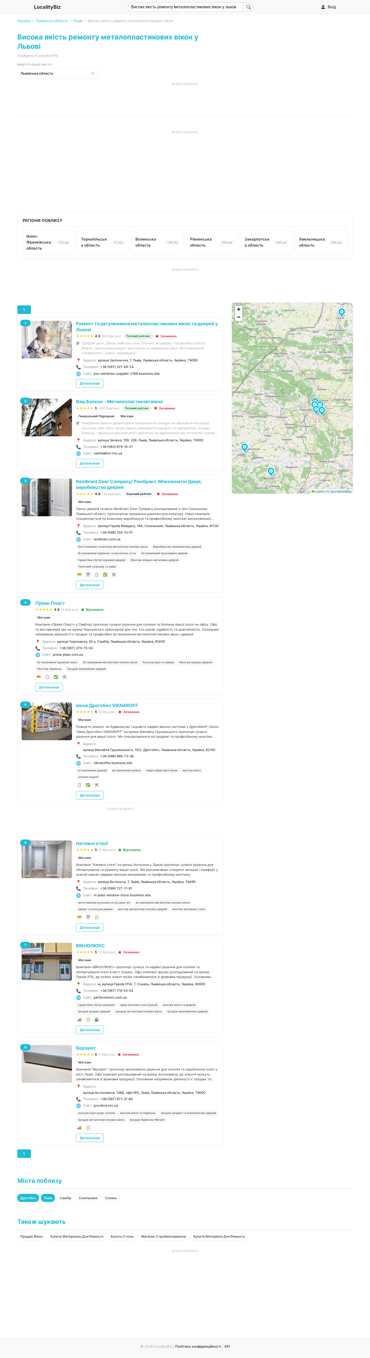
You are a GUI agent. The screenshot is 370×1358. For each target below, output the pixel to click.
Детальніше (90, 383)
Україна (23, 21)
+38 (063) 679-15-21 (116, 447)
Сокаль (111, 1198)
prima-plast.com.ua (68, 654)
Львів (78, 21)
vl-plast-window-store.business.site (122, 895)
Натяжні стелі (92, 843)
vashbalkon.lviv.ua (108, 453)
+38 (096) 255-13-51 (116, 532)
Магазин (127, 416)
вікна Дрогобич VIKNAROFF (107, 705)
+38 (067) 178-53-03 (116, 991)
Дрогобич (28, 1198)
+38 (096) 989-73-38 (117, 756)
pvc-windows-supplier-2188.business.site (127, 373)
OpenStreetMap (341, 491)
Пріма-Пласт (50, 603)
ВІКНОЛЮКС (90, 945)
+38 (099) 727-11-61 (116, 888)
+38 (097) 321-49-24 (117, 367)
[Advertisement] (185, 97)
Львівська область (52, 21)
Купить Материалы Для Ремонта (76, 1236)
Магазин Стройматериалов (163, 1236)
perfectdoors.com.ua (110, 997)
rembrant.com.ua (107, 539)
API (227, 1346)
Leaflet (320, 491)
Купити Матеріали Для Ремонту (219, 1236)
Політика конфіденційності (198, 1346)
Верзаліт (86, 1048)
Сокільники (88, 1198)
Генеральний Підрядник (96, 416)
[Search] (248, 7)
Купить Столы (122, 1236)
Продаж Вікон (31, 1236)
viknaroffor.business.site (113, 763)
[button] (317, 410)
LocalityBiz (47, 7)
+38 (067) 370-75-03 (76, 648)
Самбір (65, 1198)
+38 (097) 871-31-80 (116, 1099)
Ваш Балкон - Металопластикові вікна (119, 401)
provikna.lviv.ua (106, 1105)
